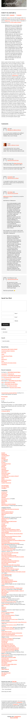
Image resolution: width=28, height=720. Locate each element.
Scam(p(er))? (4, 359)
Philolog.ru (3, 608)
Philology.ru (3, 607)
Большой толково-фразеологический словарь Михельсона (13, 622)
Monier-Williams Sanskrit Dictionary (8, 646)
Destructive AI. (11, 374)
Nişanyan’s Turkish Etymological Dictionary (10, 648)
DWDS (2, 544)
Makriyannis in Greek (7, 196)
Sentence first (4, 501)
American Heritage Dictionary (7, 511)
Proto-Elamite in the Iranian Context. (8, 362)
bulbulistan (3, 497)
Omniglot (3, 524)
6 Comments (19, 15)
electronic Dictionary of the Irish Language (10, 569)
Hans (2, 382)
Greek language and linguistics (7, 586)
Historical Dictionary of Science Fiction (9, 660)
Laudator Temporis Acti (6, 482)
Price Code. (3, 352)
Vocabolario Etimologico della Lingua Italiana (10, 565)
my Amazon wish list (5, 411)
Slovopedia (3, 594)
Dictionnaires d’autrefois (6, 559)
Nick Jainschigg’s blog (5, 672)
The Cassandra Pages (6, 463)
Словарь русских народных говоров (9, 624)
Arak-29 (3, 575)
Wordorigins (3, 520)
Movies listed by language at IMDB (8, 657)
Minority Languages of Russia (7, 612)
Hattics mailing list (5, 669)
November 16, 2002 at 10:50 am (14, 130)
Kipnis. (2, 361)
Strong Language (5, 505)
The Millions (3, 488)
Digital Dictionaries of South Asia (8, 645)
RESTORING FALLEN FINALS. (14, 372)
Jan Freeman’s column (9, 664)
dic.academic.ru (4, 599)
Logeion (3, 584)
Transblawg (3, 465)
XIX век (2, 478)
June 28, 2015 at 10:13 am (13, 160)
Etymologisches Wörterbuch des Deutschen (10, 543)
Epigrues (3, 466)
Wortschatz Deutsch (5, 541)
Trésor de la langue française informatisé (9, 552)
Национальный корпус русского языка (9, 619)
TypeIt (2, 517)
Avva (2, 461)
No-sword (3, 462)
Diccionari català (4, 563)
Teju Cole (14, 681)
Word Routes (4, 500)
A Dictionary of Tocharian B (7, 638)
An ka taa (3, 652)
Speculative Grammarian (6, 661)
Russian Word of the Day (6, 631)
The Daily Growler (5, 455)
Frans (2, 379)
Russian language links (6, 616)
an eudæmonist (4, 459)
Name (16, 313)
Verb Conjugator (4, 577)
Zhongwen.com (4, 641)
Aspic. (2, 357)
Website (16, 321)
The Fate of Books (5, 486)
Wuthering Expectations (6, 480)
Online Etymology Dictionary (7, 579)
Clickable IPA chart (5, 518)
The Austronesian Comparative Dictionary (10, 649)
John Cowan (10, 192)
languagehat (12, 15)
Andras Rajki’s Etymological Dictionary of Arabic (11, 536)
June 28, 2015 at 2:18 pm (12, 193)
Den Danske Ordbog (5, 547)
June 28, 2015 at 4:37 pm (12, 279)
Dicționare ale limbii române (7, 567)
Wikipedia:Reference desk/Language (9, 521)
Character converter (5, 665)
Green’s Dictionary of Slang (7, 513)
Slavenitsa (3, 609)
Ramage (3, 675)
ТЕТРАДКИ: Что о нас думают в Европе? (10, 476)
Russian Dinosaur (5, 477)
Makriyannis (7, 20)
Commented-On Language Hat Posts (9, 393)
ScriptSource (4, 525)
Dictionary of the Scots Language (8, 539)
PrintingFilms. (4, 364)
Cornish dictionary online (6, 574)
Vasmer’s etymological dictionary (8, 615)
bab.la (2, 516)
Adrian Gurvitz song (18, 163)
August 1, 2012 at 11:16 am (13, 145)
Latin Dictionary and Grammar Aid (8, 548)
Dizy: (2, 566)
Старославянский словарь (7, 627)
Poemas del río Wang (5, 473)
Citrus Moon (3, 674)
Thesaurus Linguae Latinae (7, 550)
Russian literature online (6, 618)
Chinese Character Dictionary (7, 639)
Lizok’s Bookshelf (5, 470)
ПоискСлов (3, 600)
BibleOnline (3, 526)
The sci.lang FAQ (5, 522)
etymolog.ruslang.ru (5, 604)
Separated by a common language (8, 504)
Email (16, 317)
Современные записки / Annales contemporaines (11, 633)
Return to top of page (14, 717)
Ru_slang (3, 613)
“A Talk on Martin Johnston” (15, 22)
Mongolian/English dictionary (7, 643)
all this (8, 17)
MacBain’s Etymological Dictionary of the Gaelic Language (13, 571)
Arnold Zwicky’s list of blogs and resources (10, 509)
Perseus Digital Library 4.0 (6, 582)
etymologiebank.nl (5, 545)
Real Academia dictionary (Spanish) (8, 562)
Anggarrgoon (4, 493)
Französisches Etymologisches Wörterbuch (10, 560)
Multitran (3, 510)
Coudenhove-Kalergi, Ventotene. (8, 351)
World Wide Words (5, 578)
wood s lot (3, 457)
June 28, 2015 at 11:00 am (13, 178)
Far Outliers (3, 467)
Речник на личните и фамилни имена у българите (12, 635)
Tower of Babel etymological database (9, 581)
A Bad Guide (4, 472)
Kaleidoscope (4, 454)
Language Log (4, 491)
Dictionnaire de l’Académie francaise (8, 555)
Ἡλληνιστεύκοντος (5, 498)
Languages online (5, 658)
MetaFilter (3, 458)
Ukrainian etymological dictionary (8, 634)
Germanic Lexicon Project (6, 537)
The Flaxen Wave (5, 474)
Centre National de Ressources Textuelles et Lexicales (12, 556)
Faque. (2, 354)
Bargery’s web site (5, 654)
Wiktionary (3, 514)
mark (8, 128)
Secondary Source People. (6, 356)
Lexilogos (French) (5, 558)
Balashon (3, 502)
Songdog (3, 452)
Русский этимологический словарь (8, 601)
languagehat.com (3, 4)
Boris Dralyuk (4, 481)
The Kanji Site (4, 642)
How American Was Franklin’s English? (9, 349)
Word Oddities (4, 662)
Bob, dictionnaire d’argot (6, 554)
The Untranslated (5, 485)
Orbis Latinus (4, 593)
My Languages (4, 396)
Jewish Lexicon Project (6, 528)
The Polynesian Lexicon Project (7, 650)
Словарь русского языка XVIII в (8, 628)
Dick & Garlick (4, 496)
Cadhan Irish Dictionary (6, 570)
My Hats (3, 398)
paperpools (3, 469)
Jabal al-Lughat (4, 494)
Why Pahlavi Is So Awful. (10, 382)
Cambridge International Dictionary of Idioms (10, 529)
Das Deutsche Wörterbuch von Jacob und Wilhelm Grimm (13, 540)
